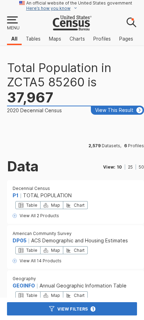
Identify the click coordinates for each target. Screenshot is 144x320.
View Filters (75, 309)
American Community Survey (42, 233)
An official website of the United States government (79, 3)
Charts (77, 39)
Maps (55, 39)
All (14, 39)
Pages (126, 39)
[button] (13, 23)
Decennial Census (31, 188)
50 (141, 167)
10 (119, 167)
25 (130, 167)
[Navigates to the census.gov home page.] (72, 27)
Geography (24, 278)
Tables (33, 39)
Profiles (102, 39)
